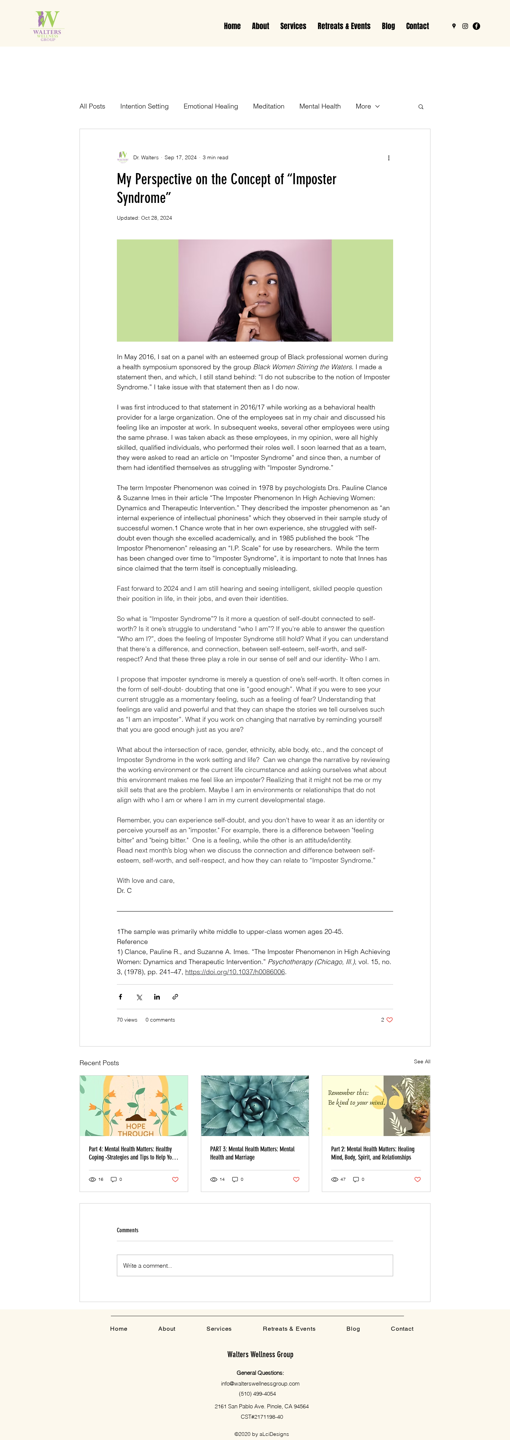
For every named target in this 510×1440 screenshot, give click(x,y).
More (363, 106)
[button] (293, 26)
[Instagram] (465, 26)
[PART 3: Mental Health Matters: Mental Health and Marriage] (255, 1106)
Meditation (268, 106)
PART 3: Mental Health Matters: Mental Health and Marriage (252, 1153)
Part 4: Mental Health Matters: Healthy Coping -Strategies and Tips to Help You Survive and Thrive (131, 1153)
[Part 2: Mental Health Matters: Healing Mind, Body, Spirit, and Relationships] (376, 1106)
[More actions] (388, 157)
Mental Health (320, 106)
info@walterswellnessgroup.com (260, 1383)
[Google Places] (454, 26)
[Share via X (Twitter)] (138, 996)
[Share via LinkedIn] (157, 996)
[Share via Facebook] (120, 996)
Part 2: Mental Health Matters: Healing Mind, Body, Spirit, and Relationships (372, 1153)
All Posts (92, 106)
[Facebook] (476, 26)
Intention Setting (144, 106)
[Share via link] (175, 996)
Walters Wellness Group (260, 1354)
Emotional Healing (211, 106)
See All (422, 1061)
